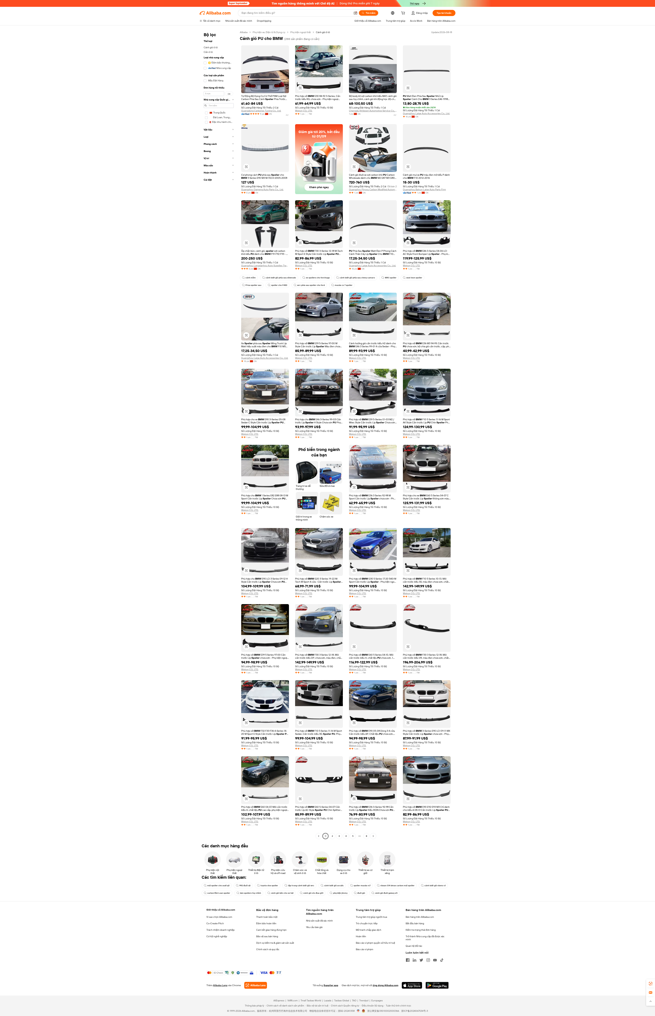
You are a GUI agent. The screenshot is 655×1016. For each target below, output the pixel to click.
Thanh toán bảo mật (267, 917)
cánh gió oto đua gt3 (313, 893)
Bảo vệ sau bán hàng (267, 936)
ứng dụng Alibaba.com (385, 985)
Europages (377, 1000)
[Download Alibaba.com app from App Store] (412, 985)
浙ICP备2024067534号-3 (414, 1011)
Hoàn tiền (361, 936)
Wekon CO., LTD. (303, 110)
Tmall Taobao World (311, 1000)
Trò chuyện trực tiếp (366, 923)
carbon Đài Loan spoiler (218, 893)
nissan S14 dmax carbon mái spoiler (397, 885)
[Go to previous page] (319, 836)
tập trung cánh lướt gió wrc (301, 885)
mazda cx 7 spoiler (343, 285)
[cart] (403, 13)
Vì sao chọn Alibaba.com (219, 917)
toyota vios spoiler (269, 885)
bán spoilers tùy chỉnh (250, 893)
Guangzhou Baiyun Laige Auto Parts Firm (424, 189)
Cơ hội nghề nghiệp (216, 936)
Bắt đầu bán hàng (415, 923)
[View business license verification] (358, 1011)
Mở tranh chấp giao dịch (368, 930)
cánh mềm (250, 277)
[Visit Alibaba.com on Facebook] (408, 960)
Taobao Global (341, 1000)
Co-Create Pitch (215, 923)
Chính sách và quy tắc (267, 949)
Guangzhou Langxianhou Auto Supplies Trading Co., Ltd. (265, 265)
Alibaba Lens (220, 985)
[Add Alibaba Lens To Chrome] (255, 985)
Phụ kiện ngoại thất (300, 32)
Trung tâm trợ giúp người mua (371, 917)
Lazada (327, 1000)
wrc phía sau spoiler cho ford (311, 285)
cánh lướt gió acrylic (334, 885)
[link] (650, 983)
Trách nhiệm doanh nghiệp (220, 930)
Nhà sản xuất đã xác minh (319, 920)
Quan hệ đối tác (414, 946)
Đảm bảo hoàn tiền (266, 923)
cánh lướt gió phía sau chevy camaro (357, 277)
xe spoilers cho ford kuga (318, 277)
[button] (355, 13)
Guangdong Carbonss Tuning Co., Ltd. (261, 110)
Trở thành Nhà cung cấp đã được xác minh (425, 938)
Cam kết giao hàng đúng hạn (271, 930)
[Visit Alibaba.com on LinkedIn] (414, 960)
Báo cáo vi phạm (364, 949)
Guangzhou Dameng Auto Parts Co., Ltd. (262, 189)
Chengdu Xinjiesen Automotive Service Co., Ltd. (373, 110)
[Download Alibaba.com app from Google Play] (437, 985)
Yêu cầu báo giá (314, 927)
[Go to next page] (373, 836)
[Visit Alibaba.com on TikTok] (442, 960)
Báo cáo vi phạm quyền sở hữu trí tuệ (375, 942)
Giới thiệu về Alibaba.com (220, 909)
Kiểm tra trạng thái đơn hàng (421, 930)
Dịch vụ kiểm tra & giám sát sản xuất (275, 942)
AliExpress (278, 1000)
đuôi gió (361, 893)
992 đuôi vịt (245, 885)
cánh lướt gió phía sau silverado (281, 277)
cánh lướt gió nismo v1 (435, 885)
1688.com (292, 1000)
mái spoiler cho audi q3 (218, 885)
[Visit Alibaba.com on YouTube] (435, 960)
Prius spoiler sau (253, 285)
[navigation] (219, 434)
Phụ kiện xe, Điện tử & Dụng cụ (269, 32)
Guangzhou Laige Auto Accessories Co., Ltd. (426, 113)
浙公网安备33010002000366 (383, 1011)
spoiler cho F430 (279, 285)
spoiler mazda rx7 (362, 885)
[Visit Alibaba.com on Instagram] (428, 960)
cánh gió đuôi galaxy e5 (386, 893)
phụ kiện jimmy (340, 893)
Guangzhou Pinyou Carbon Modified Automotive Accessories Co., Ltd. (373, 189)
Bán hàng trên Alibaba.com (420, 917)
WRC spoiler (390, 277)
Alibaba (244, 32)
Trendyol (363, 1000)
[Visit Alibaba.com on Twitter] (421, 960)
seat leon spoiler (414, 277)
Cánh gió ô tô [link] (323, 32)
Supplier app (331, 985)
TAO (354, 1000)
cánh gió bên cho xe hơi (282, 893)
